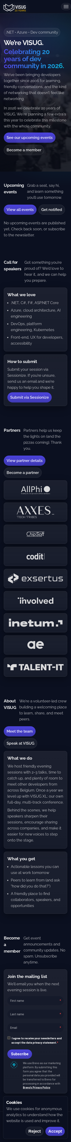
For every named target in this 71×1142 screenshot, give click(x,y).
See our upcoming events (30, 137)
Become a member (24, 150)
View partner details (25, 460)
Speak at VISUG (20, 743)
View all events (20, 209)
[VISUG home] (13, 6)
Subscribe (19, 1054)
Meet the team (20, 731)
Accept (55, 1131)
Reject (34, 1131)
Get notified (51, 209)
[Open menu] (66, 6)
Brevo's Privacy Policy (36, 1087)
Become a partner (23, 472)
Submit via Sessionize (29, 397)
